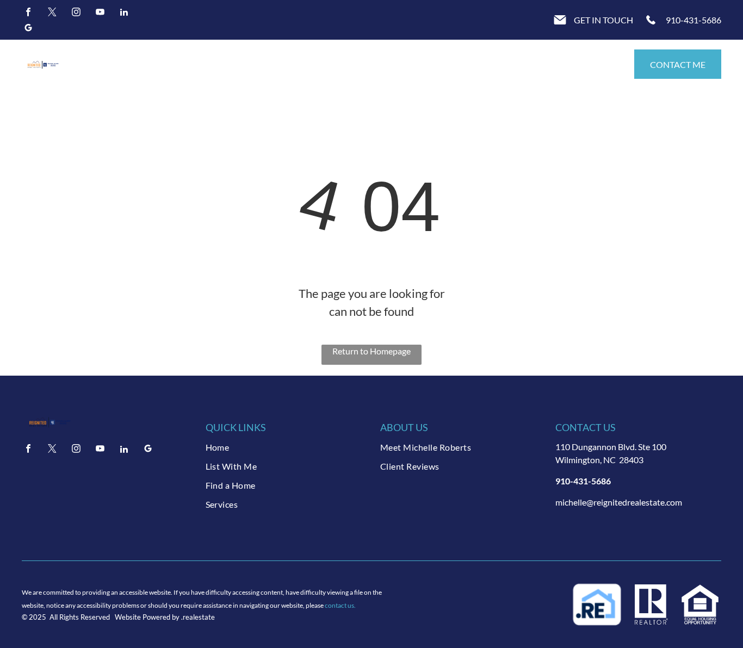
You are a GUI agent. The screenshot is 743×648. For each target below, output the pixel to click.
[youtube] (100, 13)
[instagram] (76, 13)
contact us (339, 605)
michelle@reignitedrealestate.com (618, 502)
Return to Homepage (371, 351)
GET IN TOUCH (603, 20)
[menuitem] (284, 447)
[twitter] (52, 13)
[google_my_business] (28, 29)
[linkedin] (124, 13)
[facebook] (28, 13)
